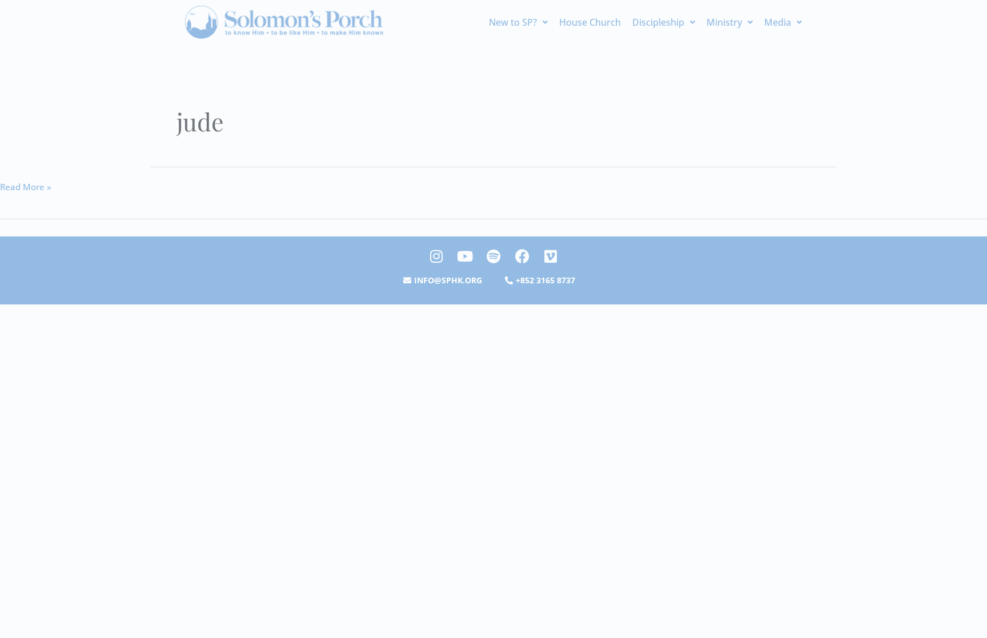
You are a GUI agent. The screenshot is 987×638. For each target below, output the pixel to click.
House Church (590, 22)
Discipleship (658, 22)
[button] (518, 22)
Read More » (25, 186)
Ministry (724, 22)
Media (777, 22)
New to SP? (513, 22)
